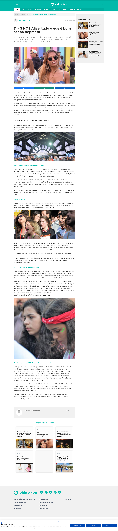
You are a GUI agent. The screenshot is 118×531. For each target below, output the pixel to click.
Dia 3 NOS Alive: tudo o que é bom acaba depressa (44, 14)
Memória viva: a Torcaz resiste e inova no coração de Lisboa (64, 434)
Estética (30, 9)
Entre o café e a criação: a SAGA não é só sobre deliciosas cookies (24, 434)
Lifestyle (23, 14)
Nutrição (38, 9)
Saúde (23, 9)
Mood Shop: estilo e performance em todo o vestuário (23, 458)
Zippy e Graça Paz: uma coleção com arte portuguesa (63, 458)
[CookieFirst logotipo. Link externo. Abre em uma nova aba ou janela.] (1, 523)
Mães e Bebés (62, 9)
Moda (38, 429)
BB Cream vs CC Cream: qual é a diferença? (42, 434)
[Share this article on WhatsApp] (44, 88)
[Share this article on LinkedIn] (65, 88)
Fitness (53, 9)
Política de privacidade (62, 521)
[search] (102, 4)
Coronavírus (20, 502)
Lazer (28, 14)
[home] (59, 4)
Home (16, 9)
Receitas (46, 9)
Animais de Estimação (75, 9)
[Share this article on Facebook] (24, 88)
